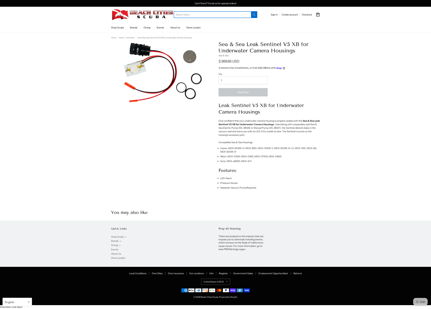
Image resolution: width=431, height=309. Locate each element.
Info (211, 273)
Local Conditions (137, 273)
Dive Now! (5, 306)
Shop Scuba (117, 27)
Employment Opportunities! (273, 273)
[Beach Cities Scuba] (142, 14)
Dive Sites (157, 273)
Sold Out (243, 92)
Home (113, 37)
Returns (297, 273)
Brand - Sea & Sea (127, 37)
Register (223, 273)
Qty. (220, 74)
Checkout (307, 14)
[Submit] (254, 14)
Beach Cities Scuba (209, 297)
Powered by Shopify (228, 297)
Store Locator (193, 27)
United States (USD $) (213, 281)
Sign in (274, 14)
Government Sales (243, 273)
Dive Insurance (176, 273)
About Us (175, 27)
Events (160, 27)
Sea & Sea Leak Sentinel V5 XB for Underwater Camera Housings (165, 37)
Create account (290, 14)
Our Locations (196, 273)
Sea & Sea (224, 55)
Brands (133, 27)
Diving (147, 27)
